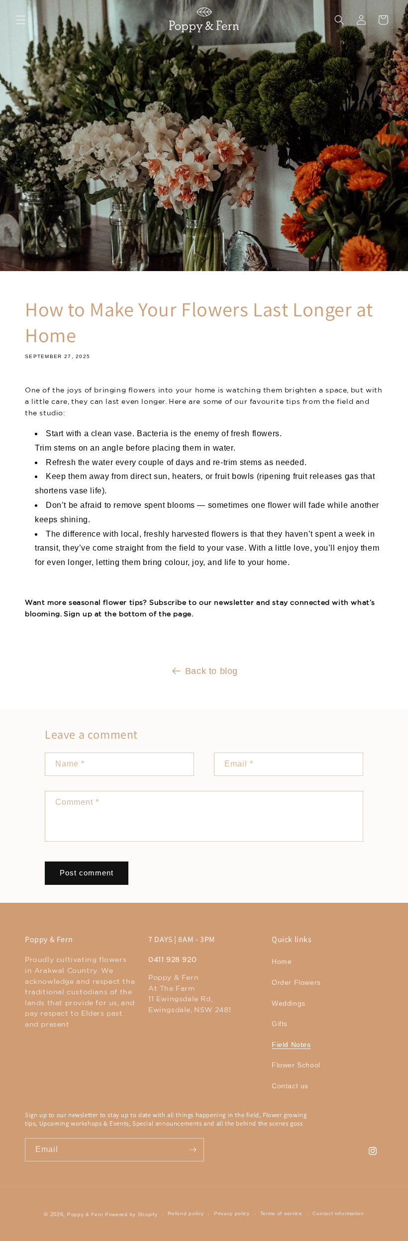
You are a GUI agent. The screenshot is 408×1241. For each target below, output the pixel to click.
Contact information (338, 1213)
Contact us (290, 1086)
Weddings (289, 1003)
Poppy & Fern (85, 1214)
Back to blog (211, 671)
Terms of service (281, 1213)
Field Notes (291, 1045)
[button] (21, 20)
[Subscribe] (193, 1149)
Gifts (280, 1024)
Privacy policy (232, 1213)
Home (282, 961)
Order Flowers (296, 982)
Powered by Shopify (131, 1214)
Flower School (296, 1065)
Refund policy (186, 1213)
